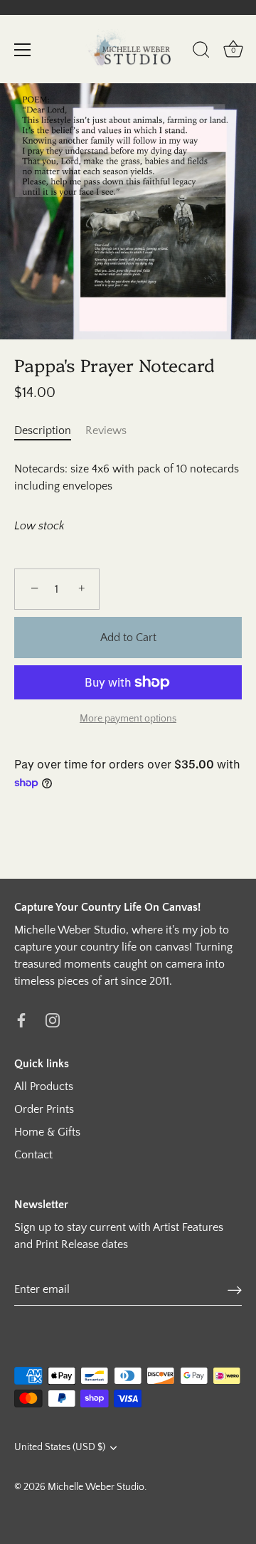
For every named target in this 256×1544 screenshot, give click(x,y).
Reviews (106, 430)
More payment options (128, 718)
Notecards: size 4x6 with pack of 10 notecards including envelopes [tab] (126, 477)
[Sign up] (235, 1289)
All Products (43, 1086)
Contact (33, 1154)
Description (42, 430)
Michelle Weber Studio (96, 1487)
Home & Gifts (47, 1132)
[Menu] (22, 49)
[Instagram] (53, 1019)
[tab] (49, 430)
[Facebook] (21, 1019)
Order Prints (44, 1109)
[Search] (201, 52)
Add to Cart (128, 637)
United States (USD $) (59, 1447)
